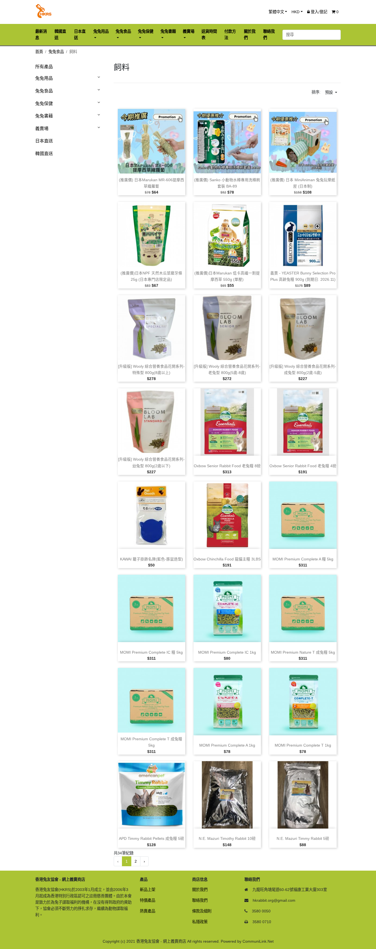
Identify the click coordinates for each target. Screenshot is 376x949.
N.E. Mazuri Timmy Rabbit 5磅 (303, 839)
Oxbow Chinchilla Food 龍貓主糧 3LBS (227, 559)
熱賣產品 (147, 911)
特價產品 (147, 900)
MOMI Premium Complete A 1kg (227, 745)
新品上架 (147, 889)
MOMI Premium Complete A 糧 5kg (303, 559)
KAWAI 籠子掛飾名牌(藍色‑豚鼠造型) (151, 559)
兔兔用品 (44, 78)
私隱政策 (200, 922)
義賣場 (41, 128)
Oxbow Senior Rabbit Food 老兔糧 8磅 (227, 466)
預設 (329, 92)
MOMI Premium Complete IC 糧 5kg (151, 652)
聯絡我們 (200, 900)
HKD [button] (295, 12)
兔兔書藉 (44, 116)
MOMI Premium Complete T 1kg (303, 745)
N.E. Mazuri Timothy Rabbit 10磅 (227, 839)
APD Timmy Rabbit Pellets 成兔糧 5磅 (151, 839)
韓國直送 (44, 153)
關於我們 (200, 889)
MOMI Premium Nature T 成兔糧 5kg (303, 652)
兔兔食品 (56, 51)
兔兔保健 (44, 103)
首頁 (39, 51)
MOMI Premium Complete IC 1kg (227, 652)
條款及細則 (201, 911)
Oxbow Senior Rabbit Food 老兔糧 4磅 (302, 466)
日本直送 (44, 141)
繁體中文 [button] (276, 12)
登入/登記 (318, 12)
